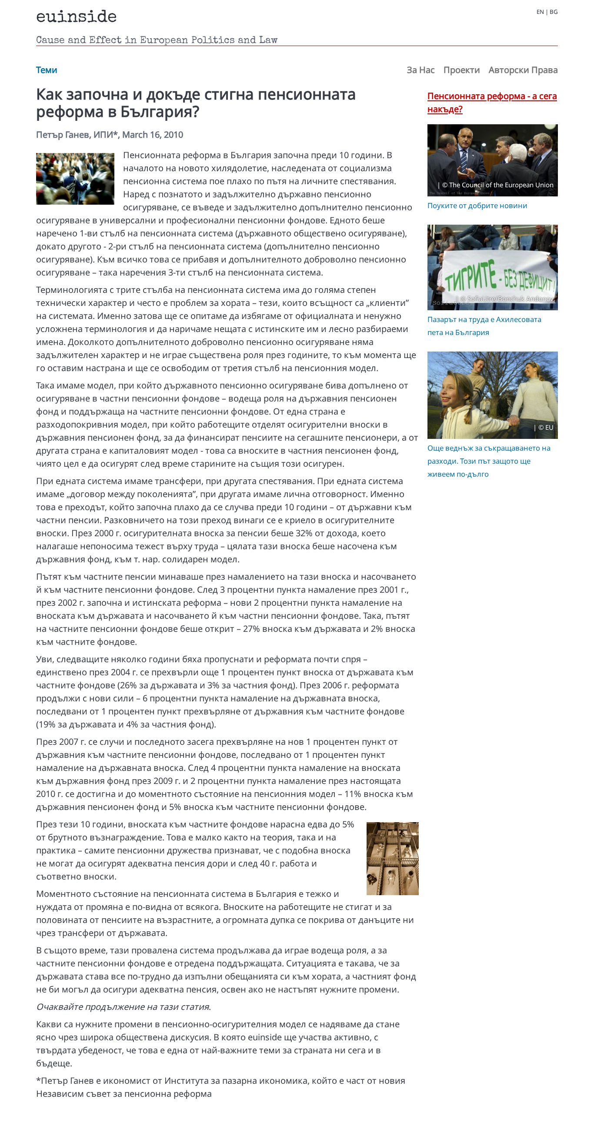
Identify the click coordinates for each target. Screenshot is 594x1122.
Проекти (462, 70)
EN (540, 12)
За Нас (421, 70)
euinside (76, 18)
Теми (46, 70)
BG (554, 12)
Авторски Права (523, 70)
